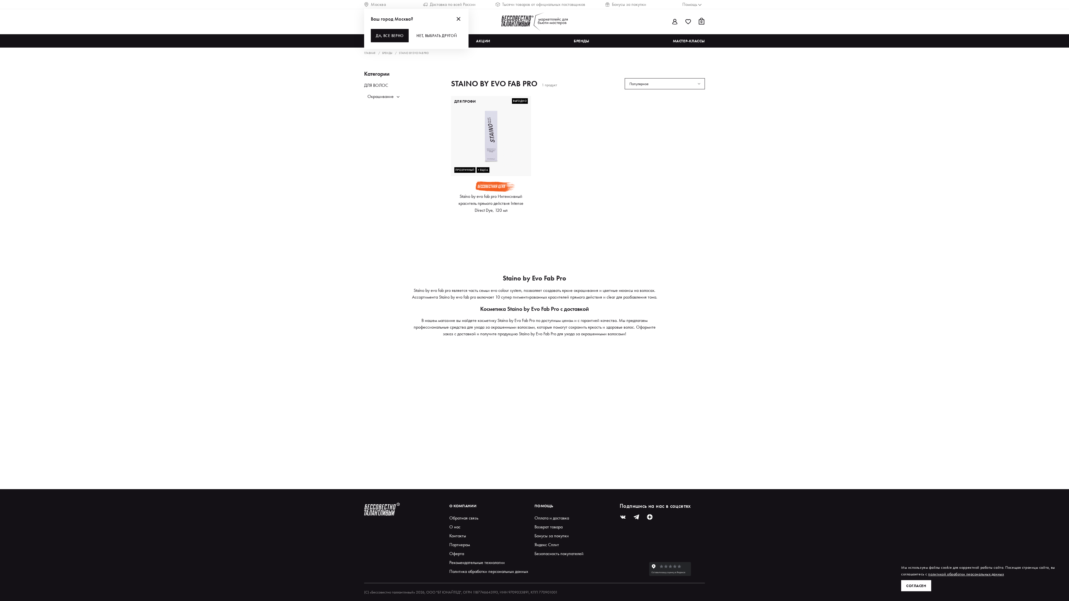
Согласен (916, 585)
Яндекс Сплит (546, 545)
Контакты (457, 536)
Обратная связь (463, 518)
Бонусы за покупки (629, 4)
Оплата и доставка (551, 518)
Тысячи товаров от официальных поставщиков (543, 4)
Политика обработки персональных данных (488, 571)
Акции (483, 40)
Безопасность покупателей (558, 553)
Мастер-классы (689, 40)
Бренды (581, 40)
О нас (454, 527)
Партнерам (459, 545)
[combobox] (665, 83)
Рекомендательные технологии (477, 562)
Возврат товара (548, 527)
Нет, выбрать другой (436, 35)
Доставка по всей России (452, 4)
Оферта (456, 553)
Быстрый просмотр (491, 166)
